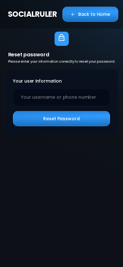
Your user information (37, 81)
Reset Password (61, 118)
